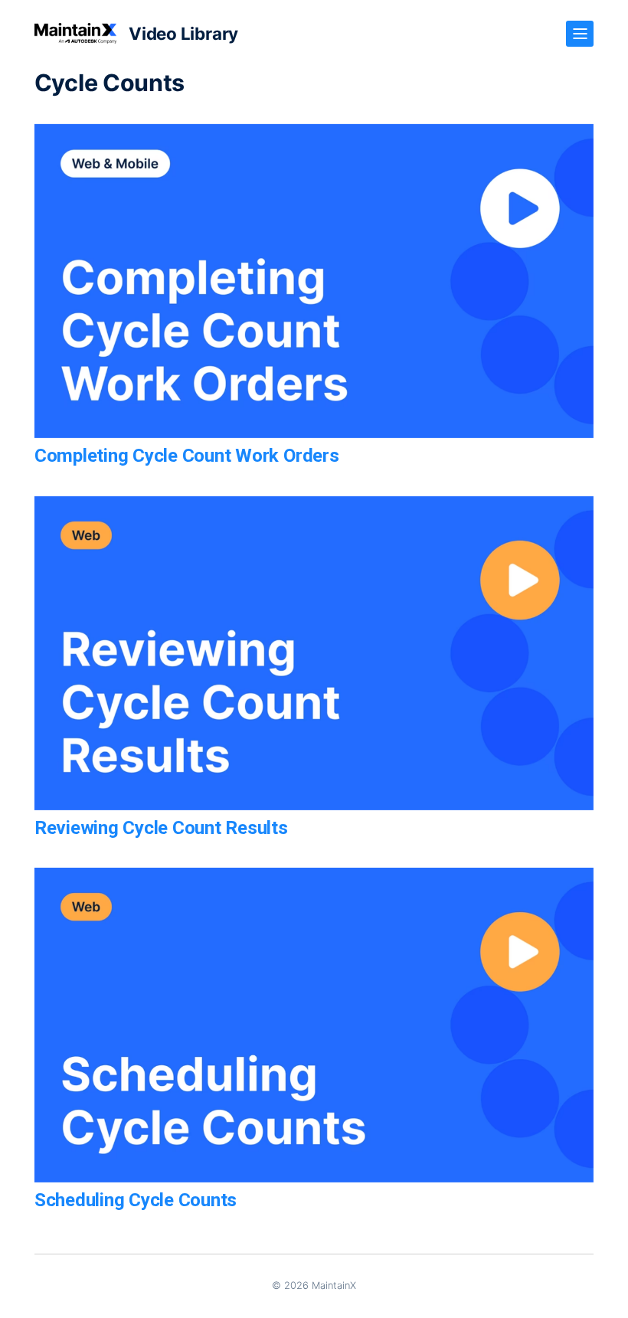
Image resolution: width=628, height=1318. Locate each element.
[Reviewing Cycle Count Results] (314, 653)
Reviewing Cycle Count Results (161, 828)
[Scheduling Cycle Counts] (314, 1025)
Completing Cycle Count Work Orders (186, 455)
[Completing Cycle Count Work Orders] (314, 281)
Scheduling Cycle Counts (135, 1200)
